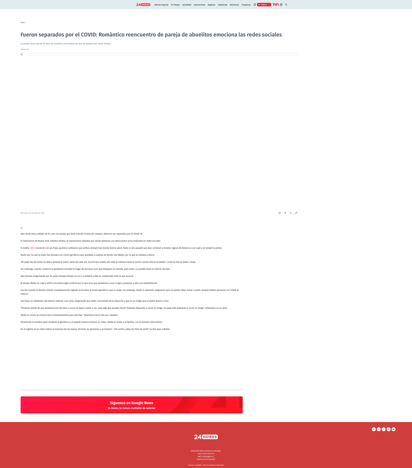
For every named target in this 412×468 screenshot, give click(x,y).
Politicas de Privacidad (206, 459)
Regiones (211, 4)
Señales (264, 4)
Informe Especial (161, 4)
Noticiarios (234, 4)
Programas (246, 4)
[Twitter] (290, 213)
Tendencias (222, 4)
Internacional (199, 4)
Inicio (23, 22)
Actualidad (186, 4)
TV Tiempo (175, 4)
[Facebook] (285, 213)
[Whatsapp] (279, 213)
